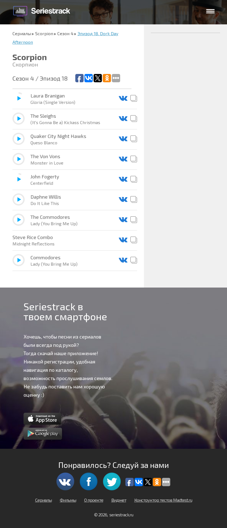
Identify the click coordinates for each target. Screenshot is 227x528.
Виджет (118, 500)
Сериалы (21, 33)
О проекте (93, 500)
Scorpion (44, 33)
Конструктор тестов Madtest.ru (163, 500)
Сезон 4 (65, 33)
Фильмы (68, 500)
